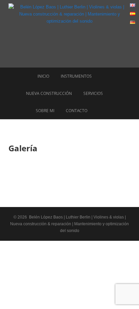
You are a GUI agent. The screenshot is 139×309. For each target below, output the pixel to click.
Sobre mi (45, 110)
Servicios (93, 93)
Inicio (43, 76)
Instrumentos (76, 76)
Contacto (76, 110)
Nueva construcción (49, 93)
